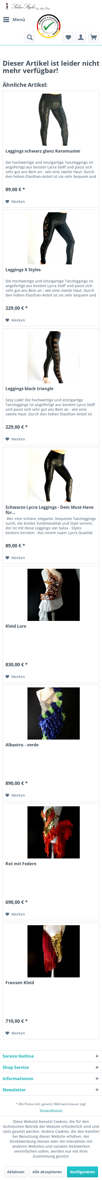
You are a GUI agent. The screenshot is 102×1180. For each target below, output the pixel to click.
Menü (19, 19)
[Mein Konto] (81, 37)
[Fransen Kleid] (51, 948)
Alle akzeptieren (47, 1171)
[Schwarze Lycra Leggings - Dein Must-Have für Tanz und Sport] (51, 473)
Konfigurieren (82, 1171)
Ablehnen (15, 1171)
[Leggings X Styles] (51, 235)
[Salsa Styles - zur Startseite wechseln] (27, 7)
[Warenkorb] (93, 37)
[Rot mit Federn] (51, 829)
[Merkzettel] (68, 37)
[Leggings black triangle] (51, 354)
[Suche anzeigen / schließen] (29, 37)
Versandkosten (51, 1110)
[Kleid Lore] (51, 592)
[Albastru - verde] (51, 710)
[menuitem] (14, 19)
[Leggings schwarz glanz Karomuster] (51, 117)
